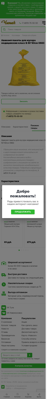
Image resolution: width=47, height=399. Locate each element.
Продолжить (23, 212)
